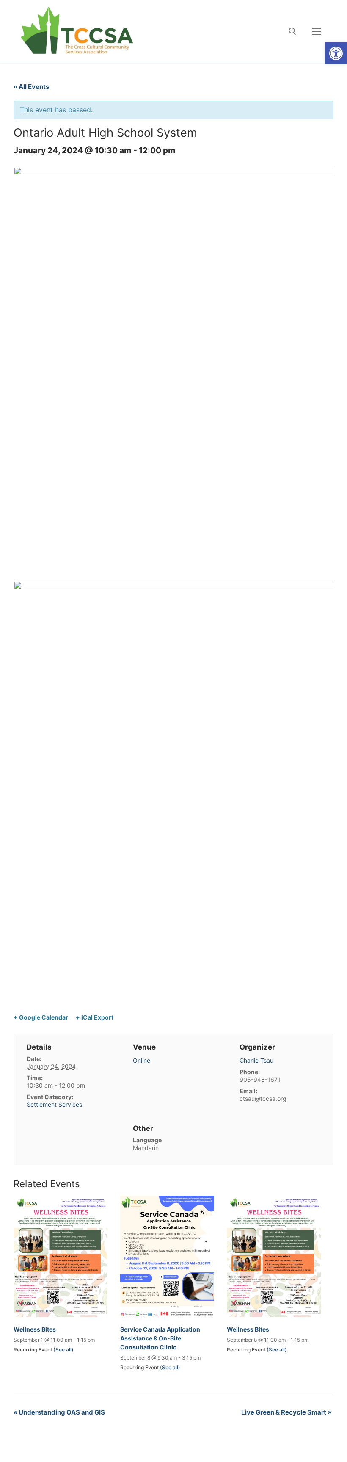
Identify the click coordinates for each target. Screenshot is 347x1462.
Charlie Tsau (256, 1060)
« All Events (31, 87)
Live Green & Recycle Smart (286, 1412)
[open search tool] (292, 31)
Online (141, 1060)
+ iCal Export (94, 1017)
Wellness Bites (35, 1329)
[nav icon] (316, 31)
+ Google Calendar (41, 1017)
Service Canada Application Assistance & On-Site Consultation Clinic (160, 1338)
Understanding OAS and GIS (59, 1412)
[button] (336, 53)
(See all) (63, 1349)
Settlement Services (54, 1104)
